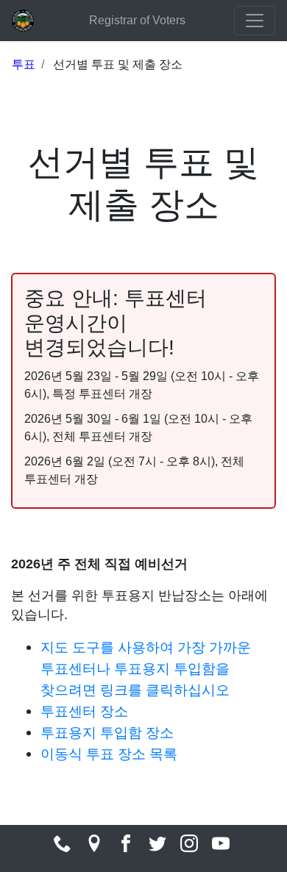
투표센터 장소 (84, 711)
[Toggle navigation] (254, 20)
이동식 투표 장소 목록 (108, 754)
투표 (23, 64)
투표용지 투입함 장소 (107, 732)
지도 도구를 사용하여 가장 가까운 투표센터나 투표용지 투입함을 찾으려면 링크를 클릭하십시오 (145, 668)
